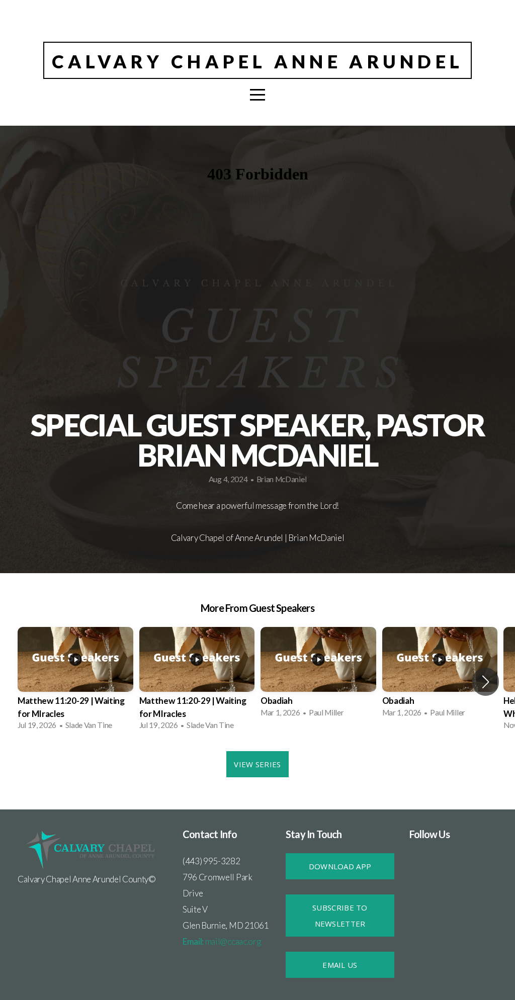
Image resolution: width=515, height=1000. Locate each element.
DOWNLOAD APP (340, 866)
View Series (257, 764)
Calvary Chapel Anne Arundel (258, 61)
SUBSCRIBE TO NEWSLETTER (340, 915)
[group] (75, 681)
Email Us (339, 965)
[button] (485, 682)
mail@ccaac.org (222, 941)
